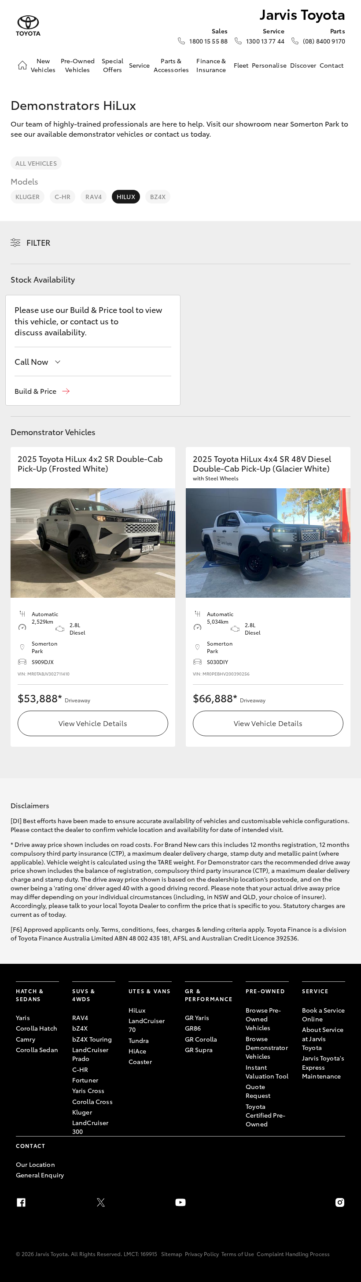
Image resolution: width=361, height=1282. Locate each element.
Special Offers (112, 65)
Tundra (139, 1040)
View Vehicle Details (93, 723)
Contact (331, 65)
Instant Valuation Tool (267, 1071)
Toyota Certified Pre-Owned (265, 1115)
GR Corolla (201, 1039)
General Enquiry (40, 1174)
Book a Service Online (323, 1014)
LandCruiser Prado (90, 1054)
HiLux (126, 196)
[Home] (22, 65)
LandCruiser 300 (90, 1127)
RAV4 (93, 196)
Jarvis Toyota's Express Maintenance (323, 1066)
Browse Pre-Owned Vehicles (263, 1019)
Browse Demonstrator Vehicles (267, 1047)
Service (139, 65)
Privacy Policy (202, 1253)
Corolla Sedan (37, 1049)
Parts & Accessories (171, 65)
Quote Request (258, 1091)
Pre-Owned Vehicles (78, 65)
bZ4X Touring (92, 1039)
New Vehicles (43, 65)
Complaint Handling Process (293, 1253)
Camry (25, 1039)
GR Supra (199, 1049)
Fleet (241, 65)
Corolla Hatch (36, 1028)
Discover (303, 65)
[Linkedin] (260, 1202)
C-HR (63, 196)
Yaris (23, 1017)
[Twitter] (101, 1202)
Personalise (269, 65)
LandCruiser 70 (147, 1025)
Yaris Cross (88, 1090)
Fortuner (85, 1079)
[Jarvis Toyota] (28, 25)
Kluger (27, 196)
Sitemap (171, 1253)
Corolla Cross (92, 1101)
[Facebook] (21, 1202)
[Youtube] (180, 1202)
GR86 (193, 1028)
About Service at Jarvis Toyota (322, 1038)
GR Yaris (197, 1017)
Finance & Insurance (211, 65)
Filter (38, 242)
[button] (42, 391)
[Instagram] (340, 1202)
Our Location (35, 1164)
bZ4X (158, 196)
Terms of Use (237, 1253)
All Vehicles (36, 163)
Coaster (140, 1061)
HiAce (138, 1050)
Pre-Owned (265, 991)
